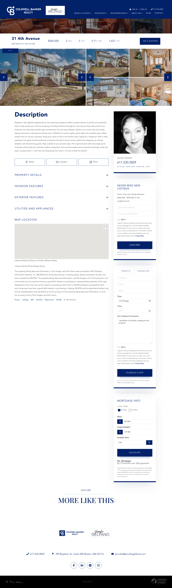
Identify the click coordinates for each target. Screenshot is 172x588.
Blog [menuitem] (148, 13)
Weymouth (49, 300)
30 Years (124, 410)
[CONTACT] (150, 41)
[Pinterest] (90, 565)
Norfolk (39, 300)
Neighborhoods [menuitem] (118, 13)
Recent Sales (130, 166)
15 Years (135, 410)
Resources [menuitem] (100, 13)
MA (32, 300)
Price (119, 417)
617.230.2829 (158, 9)
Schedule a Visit (143, 271)
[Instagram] (98, 565)
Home (17, 300)
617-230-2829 (126, 162)
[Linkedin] (82, 565)
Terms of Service (127, 382)
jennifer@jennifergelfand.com (130, 554)
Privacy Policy (139, 236)
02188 (58, 300)
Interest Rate (123, 438)
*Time (119, 306)
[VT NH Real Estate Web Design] (158, 582)
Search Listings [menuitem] (82, 13)
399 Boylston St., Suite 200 (79, 554)
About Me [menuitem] (136, 13)
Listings (25, 300)
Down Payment (123, 427)
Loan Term (122, 406)
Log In (134, 9)
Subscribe (134, 245)
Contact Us (125, 271)
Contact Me (140, 166)
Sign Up (144, 9)
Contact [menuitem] (159, 13)
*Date (119, 296)
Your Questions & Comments (127, 316)
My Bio (148, 166)
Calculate (134, 453)
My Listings (121, 166)
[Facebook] (74, 565)
